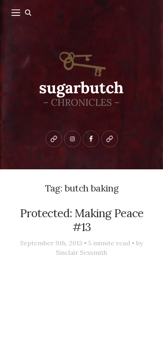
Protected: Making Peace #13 (82, 220)
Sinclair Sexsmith (81, 252)
